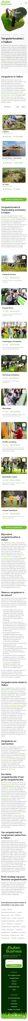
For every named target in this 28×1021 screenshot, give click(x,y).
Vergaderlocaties (5, 34)
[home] (6, 3)
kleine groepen (9, 789)
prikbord (11, 92)
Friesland (15, 34)
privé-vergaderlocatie (12, 784)
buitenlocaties (7, 662)
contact (11, 97)
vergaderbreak (10, 61)
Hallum (22, 34)
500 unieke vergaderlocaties (9, 691)
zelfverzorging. (11, 769)
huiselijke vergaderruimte (16, 705)
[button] (25, 3)
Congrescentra (17, 815)
